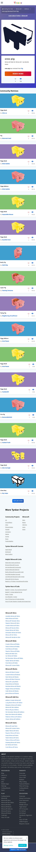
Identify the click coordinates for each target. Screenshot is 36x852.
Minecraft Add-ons (6, 809)
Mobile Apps (5, 784)
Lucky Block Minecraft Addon (14, 702)
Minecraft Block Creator (12, 672)
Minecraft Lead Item (11, 726)
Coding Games (5, 796)
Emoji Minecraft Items (12, 735)
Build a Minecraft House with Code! (14, 572)
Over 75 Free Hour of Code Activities (14, 599)
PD (20, 817)
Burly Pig (3, 262)
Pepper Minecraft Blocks (13, 689)
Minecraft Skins (6, 800)
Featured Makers (24, 784)
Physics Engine (9, 527)
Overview (22, 773)
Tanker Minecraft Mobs (12, 660)
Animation (8, 532)
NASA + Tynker (9, 594)
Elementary (22, 802)
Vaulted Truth (6, 442)
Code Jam (4, 815)
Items (23, 527)
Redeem (21, 779)
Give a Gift (22, 777)
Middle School (23, 804)
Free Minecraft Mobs (12, 663)
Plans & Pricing (23, 786)
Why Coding (23, 782)
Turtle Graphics (9, 541)
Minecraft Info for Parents (12, 579)
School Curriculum (24, 798)
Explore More (18, 501)
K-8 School (22, 813)
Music (6, 539)
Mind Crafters (8, 554)
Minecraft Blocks (6, 807)
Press (3, 779)
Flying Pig (3, 313)
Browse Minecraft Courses (12, 565)
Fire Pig (2, 414)
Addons (26, 9)
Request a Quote (24, 824)
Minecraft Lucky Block (12, 681)
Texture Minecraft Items (12, 740)
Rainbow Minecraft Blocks (13, 686)
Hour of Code (5, 817)
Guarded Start (6, 240)
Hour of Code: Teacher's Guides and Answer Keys (18, 601)
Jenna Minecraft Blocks (12, 693)
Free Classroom (24, 800)
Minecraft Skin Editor (7, 802)
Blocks (24, 522)
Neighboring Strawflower (9, 316)
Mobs (23, 529)
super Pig (3, 287)
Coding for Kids (8, 9)
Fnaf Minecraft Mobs (12, 649)
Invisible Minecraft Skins (13, 616)
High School (22, 807)
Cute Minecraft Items (12, 747)
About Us (4, 775)
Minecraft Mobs (6, 804)
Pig (22, 68)
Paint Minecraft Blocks (12, 677)
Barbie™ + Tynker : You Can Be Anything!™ (16, 590)
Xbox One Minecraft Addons (14, 714)
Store (2, 790)
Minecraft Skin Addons (12, 707)
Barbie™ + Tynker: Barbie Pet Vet (13, 592)
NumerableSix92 (7, 417)
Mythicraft (8, 552)
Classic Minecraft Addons (13, 719)
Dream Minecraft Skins (12, 630)
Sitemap (3, 786)
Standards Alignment (25, 815)
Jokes (6, 525)
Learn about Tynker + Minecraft (18, 16)
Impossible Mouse (7, 214)
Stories (7, 536)
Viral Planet (5, 341)
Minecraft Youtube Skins (13, 621)
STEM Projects (23, 821)
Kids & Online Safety (7, 835)
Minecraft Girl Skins (11, 635)
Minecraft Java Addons (12, 710)
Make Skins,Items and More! (12, 562)
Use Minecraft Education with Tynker (14, 576)
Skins (23, 520)
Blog (2, 773)
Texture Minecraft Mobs (12, 646)
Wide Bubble (6, 163)
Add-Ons (24, 525)
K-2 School (22, 811)
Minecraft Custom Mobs (13, 665)
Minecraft (19, 9)
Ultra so (4, 113)
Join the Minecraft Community (13, 567)
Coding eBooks (5, 788)
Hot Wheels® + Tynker (11, 597)
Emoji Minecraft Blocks (12, 684)
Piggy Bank (3, 110)
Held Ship (5, 265)
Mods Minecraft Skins (12, 618)
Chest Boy (3, 490)
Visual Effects (8, 522)
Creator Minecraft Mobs (12, 644)
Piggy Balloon (4, 186)
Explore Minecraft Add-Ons (12, 569)
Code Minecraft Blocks (12, 691)
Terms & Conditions (7, 831)
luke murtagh (6, 468)
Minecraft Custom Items (13, 728)
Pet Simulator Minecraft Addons (15, 712)
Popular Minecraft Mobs (13, 651)
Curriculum (22, 775)
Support (3, 777)
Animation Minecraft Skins (13, 632)
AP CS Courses (23, 809)
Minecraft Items (6, 811)
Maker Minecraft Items (12, 731)
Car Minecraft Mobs (11, 656)
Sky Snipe (5, 493)
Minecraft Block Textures (13, 679)
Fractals (7, 529)
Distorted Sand (6, 138)
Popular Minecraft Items (13, 733)
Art (6, 520)
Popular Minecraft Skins (12, 623)
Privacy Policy (6, 833)
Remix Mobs (18, 74)
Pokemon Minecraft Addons (14, 717)
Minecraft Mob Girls (11, 653)
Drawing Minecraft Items (13, 742)
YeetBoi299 (5, 392)
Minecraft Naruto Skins (12, 628)
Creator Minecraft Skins (12, 625)
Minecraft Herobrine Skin (13, 637)
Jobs (2, 782)
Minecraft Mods (6, 813)
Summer (21, 790)
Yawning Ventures (7, 290)
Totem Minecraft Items (12, 738)
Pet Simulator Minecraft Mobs (14, 658)
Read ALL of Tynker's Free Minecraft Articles (16, 581)
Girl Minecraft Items (11, 745)
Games (7, 534)
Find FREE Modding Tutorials (12, 574)
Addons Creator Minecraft (13, 700)
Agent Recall (8, 549)
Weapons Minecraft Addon (13, 705)
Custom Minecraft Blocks (13, 674)
